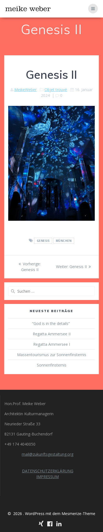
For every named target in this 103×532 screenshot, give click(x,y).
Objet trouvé (55, 89)
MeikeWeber (25, 89)
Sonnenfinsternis (51, 365)
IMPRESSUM (47, 476)
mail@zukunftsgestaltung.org (47, 454)
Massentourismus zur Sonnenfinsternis (51, 354)
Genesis (43, 241)
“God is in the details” (51, 323)
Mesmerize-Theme (78, 513)
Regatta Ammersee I (51, 344)
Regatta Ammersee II (52, 333)
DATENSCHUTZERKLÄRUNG (47, 470)
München (64, 241)
